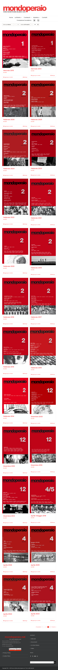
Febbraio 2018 (8, 317)
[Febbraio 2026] (15, 99)
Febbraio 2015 (36, 368)
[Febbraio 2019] (43, 246)
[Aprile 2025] (43, 544)
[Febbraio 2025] (43, 99)
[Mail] (37, 656)
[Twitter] (32, 656)
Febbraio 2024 (8, 169)
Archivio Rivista (35, 645)
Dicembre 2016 (36, 465)
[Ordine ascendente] (18, 24)
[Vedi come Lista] (37, 24)
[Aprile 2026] (15, 544)
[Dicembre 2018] (15, 445)
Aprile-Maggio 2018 (38, 516)
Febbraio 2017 (36, 317)
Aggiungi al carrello (8, 77)
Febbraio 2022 (8, 217)
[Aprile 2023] (43, 593)
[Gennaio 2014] (43, 48)
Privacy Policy (7, 653)
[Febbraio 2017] (43, 296)
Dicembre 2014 (9, 516)
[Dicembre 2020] (43, 396)
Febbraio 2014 (8, 416)
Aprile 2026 (7, 565)
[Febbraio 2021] (43, 197)
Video (32, 648)
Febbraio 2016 (8, 367)
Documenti (34, 642)
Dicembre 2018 (9, 466)
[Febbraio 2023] (43, 148)
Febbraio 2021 (36, 218)
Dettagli (25, 77)
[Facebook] (30, 656)
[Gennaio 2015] (15, 49)
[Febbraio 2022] (15, 197)
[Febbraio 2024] (15, 148)
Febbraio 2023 (36, 168)
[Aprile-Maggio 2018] (43, 494)
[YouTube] (35, 656)
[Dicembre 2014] (15, 494)
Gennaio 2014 (36, 69)
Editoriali (33, 639)
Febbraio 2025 (36, 119)
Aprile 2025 (35, 565)
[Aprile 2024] (15, 593)
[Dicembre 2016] (43, 445)
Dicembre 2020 (37, 416)
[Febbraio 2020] (15, 246)
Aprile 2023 (35, 614)
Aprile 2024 (7, 614)
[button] (38, 20)
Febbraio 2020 (8, 266)
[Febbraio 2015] (43, 346)
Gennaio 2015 (8, 70)
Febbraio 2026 (8, 119)
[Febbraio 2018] (15, 296)
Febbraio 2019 (36, 268)
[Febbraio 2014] (15, 396)
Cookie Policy (6, 656)
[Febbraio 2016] (15, 345)
